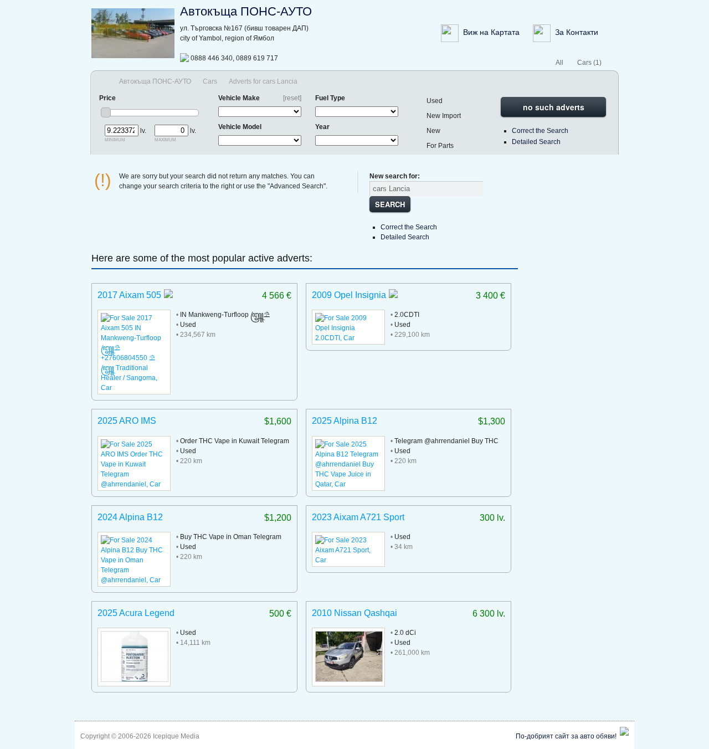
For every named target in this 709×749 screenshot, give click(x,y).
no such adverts (553, 106)
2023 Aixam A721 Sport (358, 517)
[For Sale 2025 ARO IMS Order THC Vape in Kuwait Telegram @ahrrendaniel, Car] (134, 484)
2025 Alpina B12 (344, 420)
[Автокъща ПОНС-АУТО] (132, 56)
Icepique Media (176, 736)
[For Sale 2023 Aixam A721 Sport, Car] (348, 560)
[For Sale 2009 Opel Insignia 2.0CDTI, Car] (348, 338)
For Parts (440, 146)
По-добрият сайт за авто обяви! (566, 736)
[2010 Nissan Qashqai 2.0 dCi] (349, 680)
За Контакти (574, 32)
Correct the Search (540, 131)
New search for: (394, 176)
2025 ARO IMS (126, 420)
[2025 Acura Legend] (134, 680)
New (433, 131)
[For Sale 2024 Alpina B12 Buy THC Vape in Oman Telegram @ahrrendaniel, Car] (134, 580)
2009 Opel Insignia (349, 295)
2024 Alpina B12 (130, 517)
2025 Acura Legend (135, 613)
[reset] (292, 98)
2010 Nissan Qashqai (354, 613)
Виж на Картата (490, 32)
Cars (210, 81)
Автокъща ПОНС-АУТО (246, 11)
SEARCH (390, 204)
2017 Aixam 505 (129, 295)
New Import (444, 116)
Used (435, 101)
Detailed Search (536, 142)
